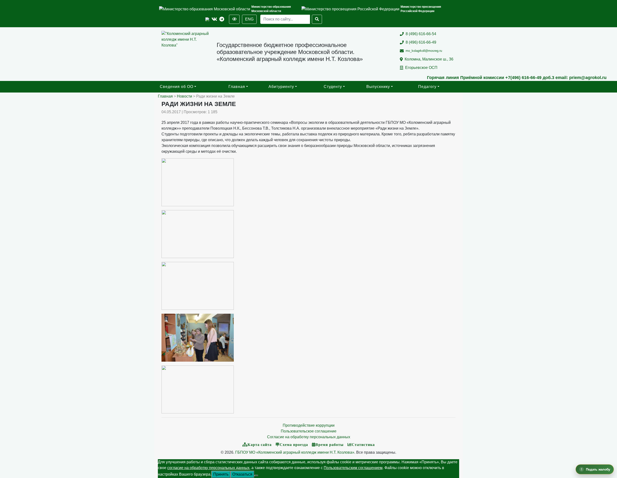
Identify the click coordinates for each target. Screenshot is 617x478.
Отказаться (242, 474)
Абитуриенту (281, 87)
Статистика (363, 444)
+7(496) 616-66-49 (502, 77)
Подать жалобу (598, 469)
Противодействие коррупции (309, 425)
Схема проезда (294, 444)
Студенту (333, 87)
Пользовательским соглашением (353, 468)
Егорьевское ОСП (421, 68)
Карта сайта (260, 444)
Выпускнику (378, 87)
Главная (236, 87)
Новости (184, 96)
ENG (249, 19)
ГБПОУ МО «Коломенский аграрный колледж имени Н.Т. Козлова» (294, 452)
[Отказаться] (256, 475)
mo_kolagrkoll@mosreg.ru (424, 51)
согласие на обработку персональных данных (208, 468)
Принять (220, 474)
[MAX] (207, 19)
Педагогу (427, 87)
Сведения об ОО (176, 87)
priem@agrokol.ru (566, 77)
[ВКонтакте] (214, 19)
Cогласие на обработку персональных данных (308, 437)
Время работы (329, 444)
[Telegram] (221, 19)
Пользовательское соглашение (308, 431)
